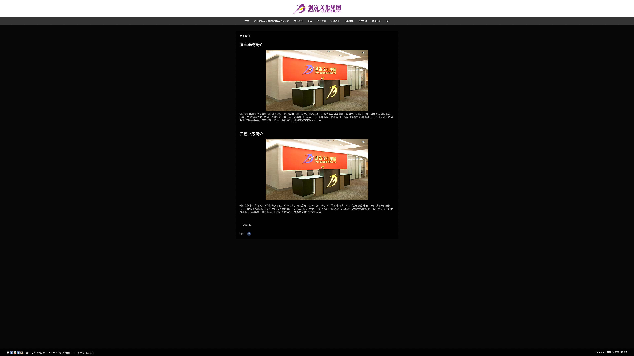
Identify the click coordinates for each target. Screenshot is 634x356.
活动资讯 (335, 21)
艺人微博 (321, 21)
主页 (247, 21)
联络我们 (376, 21)
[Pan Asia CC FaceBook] (11, 353)
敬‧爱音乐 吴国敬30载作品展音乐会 (271, 21)
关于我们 (298, 21)
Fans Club (349, 21)
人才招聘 (363, 21)
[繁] (387, 21)
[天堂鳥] (18, 353)
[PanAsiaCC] (8, 353)
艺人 (310, 21)
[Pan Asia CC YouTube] (15, 353)
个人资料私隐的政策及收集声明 (70, 352)
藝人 (28, 352)
